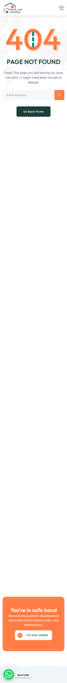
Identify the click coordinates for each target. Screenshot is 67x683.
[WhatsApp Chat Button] (8, 674)
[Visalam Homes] (12, 8)
